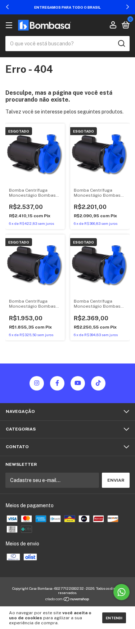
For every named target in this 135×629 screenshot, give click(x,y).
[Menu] (10, 25)
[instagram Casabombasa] (37, 383)
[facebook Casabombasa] (57, 383)
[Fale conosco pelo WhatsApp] (121, 592)
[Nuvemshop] (67, 600)
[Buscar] (121, 43)
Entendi (114, 618)
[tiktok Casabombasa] (98, 383)
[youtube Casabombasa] (78, 383)
